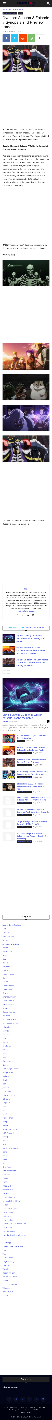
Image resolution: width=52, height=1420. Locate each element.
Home (5, 9)
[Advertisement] (26, 101)
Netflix (5, 1155)
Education (7, 1027)
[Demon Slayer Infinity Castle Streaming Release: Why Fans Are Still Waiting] (9, 800)
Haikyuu (6, 1076)
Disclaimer (42, 1407)
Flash (5, 1053)
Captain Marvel (9, 974)
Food (5, 1057)
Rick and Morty (9, 1197)
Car (4, 978)
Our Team (13, 1407)
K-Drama (6, 1099)
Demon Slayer (8, 1004)
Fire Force (7, 1046)
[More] (40, 38)
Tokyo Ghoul (8, 1258)
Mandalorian (8, 1118)
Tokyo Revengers (10, 1261)
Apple (5, 929)
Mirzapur (6, 1137)
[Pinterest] (22, 1399)
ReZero (5, 1193)
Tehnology (21, 741)
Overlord (6, 1174)
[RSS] (36, 1399)
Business (6, 966)
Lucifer (5, 1114)
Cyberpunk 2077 (9, 1000)
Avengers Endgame (11, 944)
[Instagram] (23, 615)
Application (7, 932)
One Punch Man (9, 1171)
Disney (5, 1008)
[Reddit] (29, 1399)
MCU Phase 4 (8, 1133)
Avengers (6, 940)
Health (5, 1080)
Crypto (5, 993)
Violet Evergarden (10, 1284)
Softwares (7, 1216)
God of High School (11, 1068)
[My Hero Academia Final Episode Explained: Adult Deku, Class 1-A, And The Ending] (9, 812)
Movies (5, 1144)
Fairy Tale (6, 1031)
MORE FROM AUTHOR (35, 627)
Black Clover (8, 951)
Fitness (5, 1050)
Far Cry (5, 1034)
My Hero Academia (10, 1148)
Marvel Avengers (10, 1129)
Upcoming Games (10, 1273)
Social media (8, 1212)
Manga (5, 1121)
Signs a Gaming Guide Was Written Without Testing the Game (30, 638)
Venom (5, 1280)
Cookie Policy (11, 1410)
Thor (4, 1250)
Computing (7, 989)
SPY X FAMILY (8, 1227)
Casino (5, 981)
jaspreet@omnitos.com (26, 611)
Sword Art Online (10, 1231)
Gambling (7, 1061)
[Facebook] (6, 38)
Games (5, 1065)
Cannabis (6, 970)
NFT (4, 1163)
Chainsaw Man (9, 985)
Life (4, 1110)
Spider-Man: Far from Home (14, 1223)
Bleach (5, 955)
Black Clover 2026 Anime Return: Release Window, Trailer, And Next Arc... (31, 786)
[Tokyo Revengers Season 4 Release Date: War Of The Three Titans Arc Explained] (9, 824)
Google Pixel (8, 1072)
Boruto (5, 963)
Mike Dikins (6, 721)
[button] (4, 3)
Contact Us (23, 1407)
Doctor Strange (9, 1012)
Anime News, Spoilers (16, 9)
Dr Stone (6, 1016)
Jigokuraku (7, 1091)
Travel (5, 1269)
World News (8, 1292)
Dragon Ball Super (10, 1023)
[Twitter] (14, 38)
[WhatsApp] (31, 38)
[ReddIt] (23, 38)
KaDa (6, 31)
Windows (6, 1288)
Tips (4, 1254)
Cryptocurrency (9, 997)
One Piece (7, 1167)
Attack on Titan (9, 936)
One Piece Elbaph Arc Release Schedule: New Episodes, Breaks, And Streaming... (32, 836)
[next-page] (8, 672)
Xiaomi (5, 1295)
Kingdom (6, 1102)
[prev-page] (4, 672)
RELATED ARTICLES (16, 627)
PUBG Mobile (8, 1186)
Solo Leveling (8, 1220)
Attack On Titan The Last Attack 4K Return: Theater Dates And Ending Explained (32, 662)
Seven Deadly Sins (10, 1208)
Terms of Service (24, 1410)
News (20, 13)
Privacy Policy (26, 1412)
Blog (4, 959)
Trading (6, 1265)
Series (5, 1205)
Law (4, 1106)
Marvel (5, 1125)
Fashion (6, 1038)
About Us (33, 1407)
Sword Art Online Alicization (14, 1235)
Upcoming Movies (10, 1276)
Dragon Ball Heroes (11, 1019)
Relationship (8, 1189)
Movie (5, 1140)
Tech (5, 1239)
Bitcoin (5, 947)
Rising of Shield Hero (11, 1201)
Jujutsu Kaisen (9, 1095)
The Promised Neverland (13, 1246)
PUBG (5, 1182)
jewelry (6, 1087)
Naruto (5, 1152)
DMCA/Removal (38, 1410)
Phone (5, 1178)
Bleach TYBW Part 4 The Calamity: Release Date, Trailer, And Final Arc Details (31, 650)
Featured (6, 1042)
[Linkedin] (29, 615)
